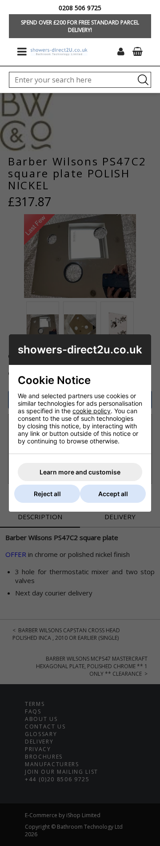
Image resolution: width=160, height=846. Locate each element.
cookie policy (91, 411)
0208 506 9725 (80, 8)
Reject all (47, 493)
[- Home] (59, 52)
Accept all (113, 493)
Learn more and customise (80, 472)
